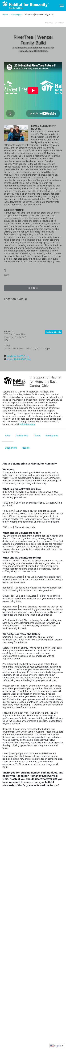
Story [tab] (8, 435)
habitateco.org (27, 424)
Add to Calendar (54, 332)
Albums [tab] (25, 447)
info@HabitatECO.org (18, 356)
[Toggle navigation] (62, 5)
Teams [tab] (36, 435)
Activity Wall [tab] (22, 435)
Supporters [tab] (11, 447)
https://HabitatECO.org (19, 359)
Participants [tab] (51, 435)
